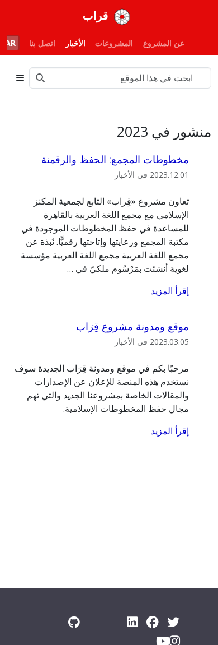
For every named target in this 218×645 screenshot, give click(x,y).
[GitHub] (74, 622)
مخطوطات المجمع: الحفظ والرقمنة (115, 159)
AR (10, 43)
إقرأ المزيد (170, 291)
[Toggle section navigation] (20, 78)
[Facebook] (152, 622)
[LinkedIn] (132, 622)
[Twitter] (174, 622)
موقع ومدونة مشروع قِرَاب (132, 326)
